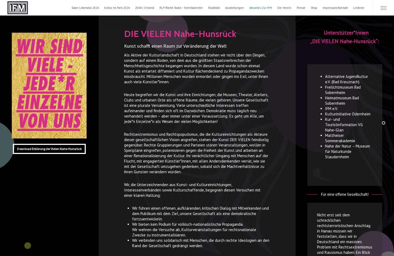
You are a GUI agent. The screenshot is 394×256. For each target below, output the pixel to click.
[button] (383, 8)
